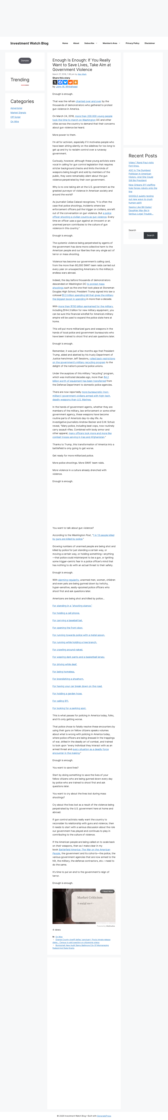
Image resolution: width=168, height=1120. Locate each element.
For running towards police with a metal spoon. (78, 635)
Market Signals (18, 112)
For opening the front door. (67, 627)
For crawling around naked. (67, 649)
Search (132, 230)
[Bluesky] (65, 82)
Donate (25, 60)
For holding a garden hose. (67, 693)
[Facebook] (60, 82)
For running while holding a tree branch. (74, 642)
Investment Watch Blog (29, 43)
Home (65, 43)
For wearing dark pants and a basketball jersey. (78, 657)
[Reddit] (70, 82)
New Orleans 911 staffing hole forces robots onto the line (143, 188)
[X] (55, 82)
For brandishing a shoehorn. (68, 678)
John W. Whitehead (66, 86)
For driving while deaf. (64, 664)
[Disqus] (84, 998)
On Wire (59, 937)
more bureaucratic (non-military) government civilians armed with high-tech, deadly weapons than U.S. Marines (81, 396)
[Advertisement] (79, 18)
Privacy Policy (132, 43)
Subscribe (89, 43)
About (76, 43)
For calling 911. (60, 701)
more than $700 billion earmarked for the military (85, 306)
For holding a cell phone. (66, 613)
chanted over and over (88, 101)
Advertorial (16, 108)
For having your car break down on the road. (77, 686)
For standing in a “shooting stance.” (72, 605)
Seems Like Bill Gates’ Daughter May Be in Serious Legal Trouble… (141, 210)
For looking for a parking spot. (69, 708)
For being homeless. (63, 671)
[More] (75, 82)
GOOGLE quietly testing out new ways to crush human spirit (141, 199)
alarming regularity (68, 579)
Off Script (15, 117)
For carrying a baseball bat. (67, 620)
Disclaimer (150, 43)
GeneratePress (104, 1116)
